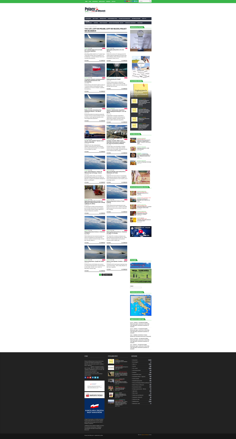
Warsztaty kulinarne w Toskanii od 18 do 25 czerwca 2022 (144, 207)
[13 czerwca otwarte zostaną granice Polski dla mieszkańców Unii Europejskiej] (95, 70)
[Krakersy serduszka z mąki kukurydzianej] (133, 149)
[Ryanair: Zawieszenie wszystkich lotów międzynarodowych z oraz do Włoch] (117, 101)
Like (104, 48)
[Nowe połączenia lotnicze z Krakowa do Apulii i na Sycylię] (117, 222)
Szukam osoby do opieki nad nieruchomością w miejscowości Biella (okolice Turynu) (143, 126)
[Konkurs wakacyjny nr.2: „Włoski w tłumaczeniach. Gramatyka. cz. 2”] (111, 395)
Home (86, 1)
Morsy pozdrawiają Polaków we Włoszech (141, 382)
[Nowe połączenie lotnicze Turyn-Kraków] (117, 192)
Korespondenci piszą (112, 18)
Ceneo (132, 286)
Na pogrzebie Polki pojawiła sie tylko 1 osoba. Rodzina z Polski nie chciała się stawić (121, 374)
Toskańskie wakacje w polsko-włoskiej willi (120, 388)
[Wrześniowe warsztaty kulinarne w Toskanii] (133, 213)
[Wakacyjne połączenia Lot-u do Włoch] (117, 40)
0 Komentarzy (102, 60)
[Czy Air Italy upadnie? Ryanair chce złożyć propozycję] (95, 131)
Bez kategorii (135, 362)
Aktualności (88, 18)
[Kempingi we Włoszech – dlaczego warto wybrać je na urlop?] (133, 199)
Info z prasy (95, 18)
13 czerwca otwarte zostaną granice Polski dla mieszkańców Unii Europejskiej (95, 80)
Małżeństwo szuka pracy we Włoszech (143, 119)
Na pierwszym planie (136, 386)
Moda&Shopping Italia (137, 380)
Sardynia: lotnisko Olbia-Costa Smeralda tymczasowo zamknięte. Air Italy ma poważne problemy (116, 142)
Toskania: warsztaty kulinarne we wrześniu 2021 (144, 220)
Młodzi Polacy (88, 22)
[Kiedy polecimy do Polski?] (117, 70)
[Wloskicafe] (140, 268)
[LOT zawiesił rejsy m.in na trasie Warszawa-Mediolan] (95, 40)
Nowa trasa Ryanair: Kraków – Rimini (117, 261)
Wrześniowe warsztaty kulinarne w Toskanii (142, 214)
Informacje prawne (136, 18)
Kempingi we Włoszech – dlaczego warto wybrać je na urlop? (143, 200)
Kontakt (113, 1)
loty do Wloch (112, 29)
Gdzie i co (144, 18)
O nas (90, 1)
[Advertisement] (139, 249)
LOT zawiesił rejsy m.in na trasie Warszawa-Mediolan (93, 50)
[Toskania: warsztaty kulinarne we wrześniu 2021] (133, 220)
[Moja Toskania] (140, 282)
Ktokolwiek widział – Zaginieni (138, 376)
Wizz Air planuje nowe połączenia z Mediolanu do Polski (116, 172)
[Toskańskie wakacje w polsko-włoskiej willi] (111, 388)
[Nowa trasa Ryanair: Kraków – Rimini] (117, 252)
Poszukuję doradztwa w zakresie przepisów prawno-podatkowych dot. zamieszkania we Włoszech (144, 102)
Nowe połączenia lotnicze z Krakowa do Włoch (95, 232)
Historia (134, 366)
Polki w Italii (135, 393)
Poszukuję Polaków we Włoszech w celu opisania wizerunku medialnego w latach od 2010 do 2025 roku (144, 111)
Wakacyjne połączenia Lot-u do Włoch (115, 50)
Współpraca (95, 1)
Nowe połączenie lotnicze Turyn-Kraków (116, 201)
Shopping (96, 22)
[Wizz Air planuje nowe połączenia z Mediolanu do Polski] (117, 162)
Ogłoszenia (140, 22)
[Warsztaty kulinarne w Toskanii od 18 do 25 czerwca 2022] (133, 207)
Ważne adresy (102, 1)
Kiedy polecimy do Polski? (114, 79)
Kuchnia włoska (88, 25)
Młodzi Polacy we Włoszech (138, 384)
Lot (90, 29)
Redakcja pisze (103, 18)
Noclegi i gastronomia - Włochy (142, 192)
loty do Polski (98, 29)
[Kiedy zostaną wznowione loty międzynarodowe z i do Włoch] (95, 101)
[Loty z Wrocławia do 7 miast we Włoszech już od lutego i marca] (95, 162)
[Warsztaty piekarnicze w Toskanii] (133, 193)
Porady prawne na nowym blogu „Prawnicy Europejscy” (121, 382)
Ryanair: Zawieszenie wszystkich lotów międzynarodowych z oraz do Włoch (116, 111)
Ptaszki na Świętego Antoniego (144, 162)
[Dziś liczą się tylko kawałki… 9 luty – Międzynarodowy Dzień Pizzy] (133, 155)
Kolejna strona (108, 274)
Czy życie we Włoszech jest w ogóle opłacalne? (121, 367)
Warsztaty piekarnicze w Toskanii (142, 193)
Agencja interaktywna (145, 434)
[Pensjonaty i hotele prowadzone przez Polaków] (111, 361)
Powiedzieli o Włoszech (130, 22)
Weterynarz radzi (136, 403)
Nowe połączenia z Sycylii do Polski (94, 261)
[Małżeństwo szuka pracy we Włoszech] (134, 119)
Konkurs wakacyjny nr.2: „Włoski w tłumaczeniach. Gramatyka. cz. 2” (120, 395)
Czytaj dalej (87, 60)
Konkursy (108, 1)
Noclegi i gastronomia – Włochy (116, 22)
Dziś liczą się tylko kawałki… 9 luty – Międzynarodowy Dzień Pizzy (143, 156)
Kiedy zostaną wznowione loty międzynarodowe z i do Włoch (93, 110)
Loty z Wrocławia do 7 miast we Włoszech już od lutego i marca (93, 172)
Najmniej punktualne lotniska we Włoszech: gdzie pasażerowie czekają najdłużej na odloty (95, 202)
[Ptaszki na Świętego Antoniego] (133, 162)
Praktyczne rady (103, 22)
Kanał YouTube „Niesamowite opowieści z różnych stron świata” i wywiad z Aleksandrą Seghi (144, 141)
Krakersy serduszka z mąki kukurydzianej (143, 149)
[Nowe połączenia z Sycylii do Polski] (95, 252)
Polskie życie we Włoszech (124, 18)
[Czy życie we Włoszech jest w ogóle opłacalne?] (111, 367)
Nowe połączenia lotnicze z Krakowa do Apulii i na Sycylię (117, 232)
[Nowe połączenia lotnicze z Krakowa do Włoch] (95, 222)
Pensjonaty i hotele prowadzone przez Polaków (121, 361)
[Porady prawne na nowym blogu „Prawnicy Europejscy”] (111, 381)
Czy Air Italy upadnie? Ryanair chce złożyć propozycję (94, 141)
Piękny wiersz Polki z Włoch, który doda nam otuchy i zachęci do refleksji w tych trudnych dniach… (121, 403)
